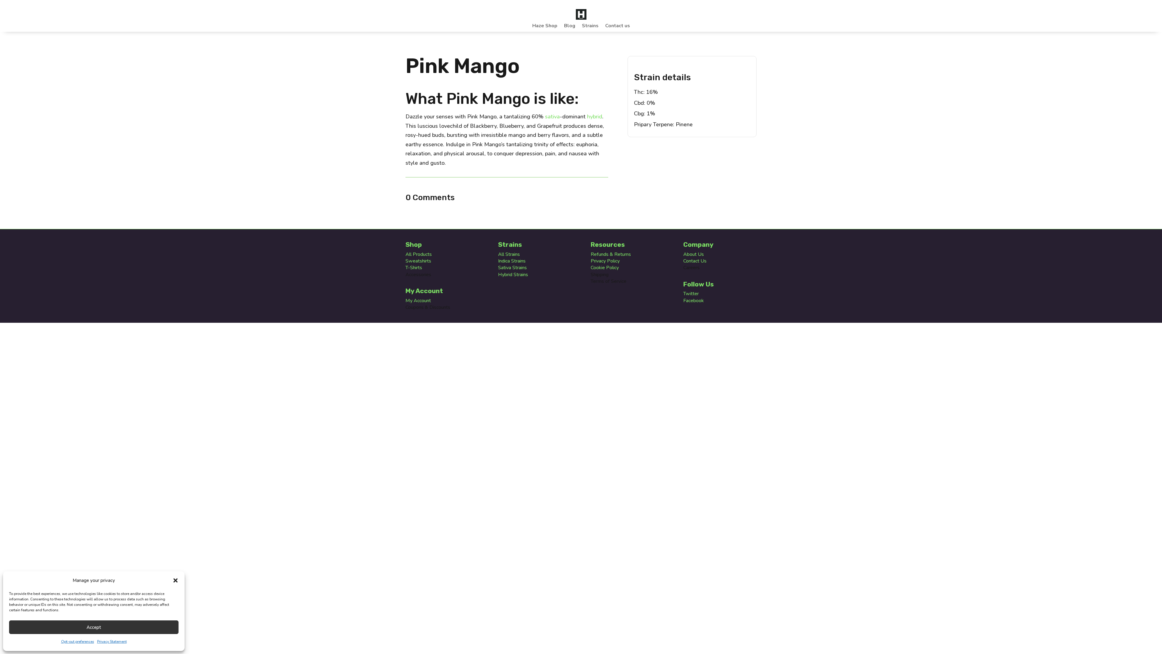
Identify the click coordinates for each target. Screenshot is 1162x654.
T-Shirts (413, 267)
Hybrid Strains (513, 274)
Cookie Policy (605, 267)
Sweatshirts (418, 261)
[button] (175, 580)
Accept (94, 627)
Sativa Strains (512, 267)
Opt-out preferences (77, 641)
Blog (569, 26)
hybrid (594, 116)
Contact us (617, 26)
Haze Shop (544, 26)
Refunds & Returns (611, 254)
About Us (693, 254)
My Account (418, 300)
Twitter (691, 293)
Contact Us (695, 261)
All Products (418, 254)
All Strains (509, 254)
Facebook (693, 300)
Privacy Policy (605, 261)
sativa (552, 116)
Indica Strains (512, 261)
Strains (590, 26)
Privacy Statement (112, 641)
